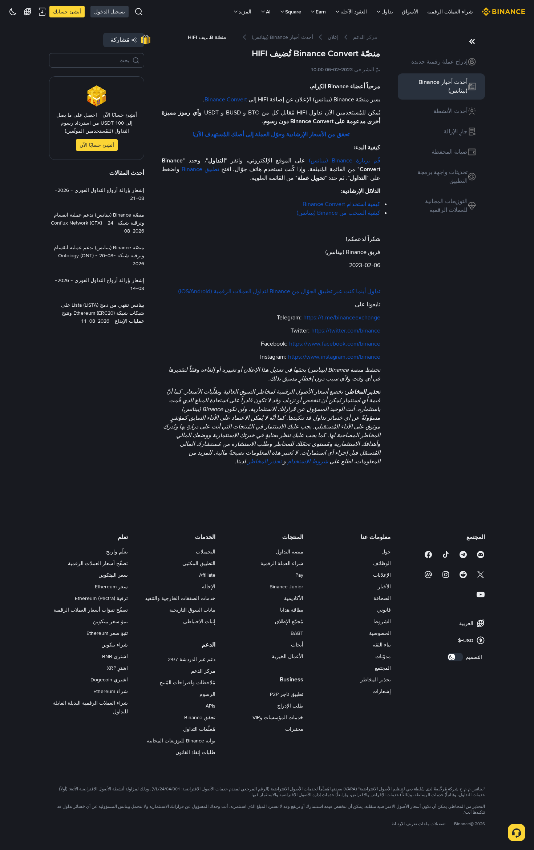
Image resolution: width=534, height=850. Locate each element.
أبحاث (297, 644)
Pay (299, 575)
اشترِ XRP (117, 668)
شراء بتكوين (114, 644)
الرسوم (207, 694)
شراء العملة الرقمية (281, 563)
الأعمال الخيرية (287, 656)
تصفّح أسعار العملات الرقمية (98, 563)
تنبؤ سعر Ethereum (107, 633)
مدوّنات (383, 656)
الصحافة (382, 598)
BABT (297, 633)
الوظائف (382, 563)
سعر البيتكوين (113, 575)
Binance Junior (286, 586)
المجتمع (383, 668)
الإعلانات (382, 575)
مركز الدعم (203, 671)
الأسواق (410, 11)
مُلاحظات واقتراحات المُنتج (187, 682)
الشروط (382, 621)
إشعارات (381, 691)
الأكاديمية (293, 598)
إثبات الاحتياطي (199, 621)
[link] (441, 62)
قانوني (384, 610)
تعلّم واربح (117, 551)
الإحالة (208, 586)
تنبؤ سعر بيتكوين (110, 621)
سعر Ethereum (111, 586)
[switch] (455, 657)
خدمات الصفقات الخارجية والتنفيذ (180, 598)
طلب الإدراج (290, 705)
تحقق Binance (199, 717)
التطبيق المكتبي (198, 563)
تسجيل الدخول (109, 11)
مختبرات (294, 729)
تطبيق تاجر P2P (286, 694)
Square (293, 11)
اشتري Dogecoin (109, 679)
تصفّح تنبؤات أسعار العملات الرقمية (90, 610)
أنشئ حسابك (67, 11)
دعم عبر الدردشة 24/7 (191, 659)
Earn (321, 11)
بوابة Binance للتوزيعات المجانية (181, 740)
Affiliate (207, 575)
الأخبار (384, 586)
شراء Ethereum (110, 691)
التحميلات (205, 551)
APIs (210, 705)
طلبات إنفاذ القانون (195, 752)
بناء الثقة (382, 644)
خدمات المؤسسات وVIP (277, 717)
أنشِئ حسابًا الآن (97, 145)
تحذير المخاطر (375, 679)
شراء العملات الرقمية (450, 11)
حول (386, 551)
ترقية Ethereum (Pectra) (101, 598)
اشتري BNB (115, 656)
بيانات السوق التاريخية (192, 610)
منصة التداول (289, 551)
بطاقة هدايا (291, 610)
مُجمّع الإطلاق (289, 621)
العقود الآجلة (353, 11)
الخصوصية (380, 633)
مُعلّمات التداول (199, 729)
